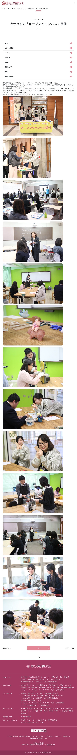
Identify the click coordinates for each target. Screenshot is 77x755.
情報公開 (66, 677)
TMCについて (7, 677)
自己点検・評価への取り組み (29, 679)
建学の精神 (24, 677)
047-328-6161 (51, 745)
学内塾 (23, 720)
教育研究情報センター (27, 682)
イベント (21, 8)
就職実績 (23, 687)
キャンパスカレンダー (51, 708)
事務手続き (24, 713)
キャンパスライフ (8, 708)
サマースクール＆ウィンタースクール (32, 722)
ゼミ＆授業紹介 (32, 687)
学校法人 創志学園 (38, 743)
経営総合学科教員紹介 (67, 687)
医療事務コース (53, 685)
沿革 (61, 677)
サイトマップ (58, 736)
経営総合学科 (7, 685)
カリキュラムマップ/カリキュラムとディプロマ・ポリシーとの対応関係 (42, 690)
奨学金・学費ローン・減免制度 (58, 711)
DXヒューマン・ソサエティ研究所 (50, 679)
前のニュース (7, 648)
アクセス (9, 736)
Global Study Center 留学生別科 (38, 738)
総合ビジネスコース (65, 685)
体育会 (36, 711)
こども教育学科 (7, 693)
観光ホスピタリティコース (29, 685)
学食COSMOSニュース (36, 708)
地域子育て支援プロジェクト (29, 693)
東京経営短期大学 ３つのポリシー (39, 677)
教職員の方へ (66, 736)
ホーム (3, 8)
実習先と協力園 (49, 695)
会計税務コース (43, 685)
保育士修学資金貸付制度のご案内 (31, 700)
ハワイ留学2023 (26, 716)
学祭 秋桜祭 (24, 708)
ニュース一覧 (11, 8)
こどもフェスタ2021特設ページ (30, 705)
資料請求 (15, 736)
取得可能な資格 (52, 720)
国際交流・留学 (7, 717)
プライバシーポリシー (38, 736)
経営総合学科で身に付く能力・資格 (48, 687)
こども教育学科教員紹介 (51, 698)
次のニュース (69, 648)
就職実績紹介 (45, 705)
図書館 (71, 711)
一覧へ (38, 648)
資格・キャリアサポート (10, 720)
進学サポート (42, 720)
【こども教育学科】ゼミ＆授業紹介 (31, 698)
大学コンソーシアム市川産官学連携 (46, 682)
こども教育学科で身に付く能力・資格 (32, 695)
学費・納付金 (44, 711)
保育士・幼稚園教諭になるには (49, 693)
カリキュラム (59, 695)
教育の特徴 (55, 677)
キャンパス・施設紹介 (65, 708)
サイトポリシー (49, 736)
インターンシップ (31, 720)
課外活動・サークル (27, 711)
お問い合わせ (28, 736)
